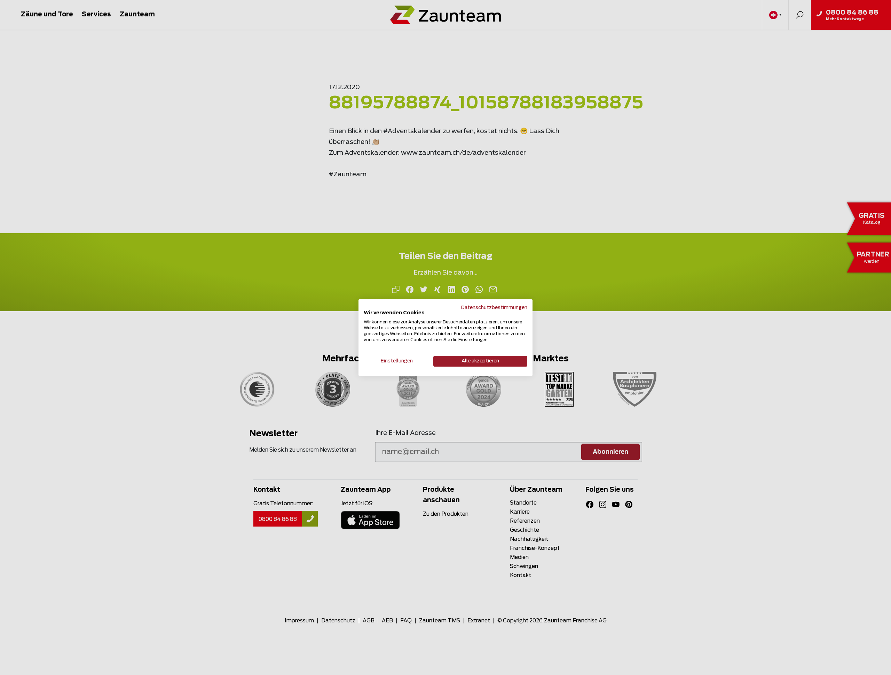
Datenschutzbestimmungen (494, 307)
